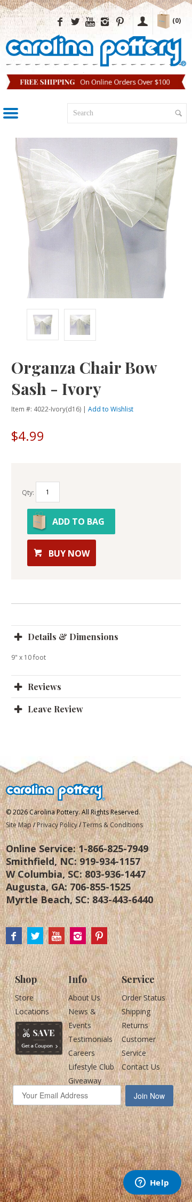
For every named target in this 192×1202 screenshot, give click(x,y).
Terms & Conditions (113, 824)
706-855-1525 (100, 886)
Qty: (28, 493)
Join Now (149, 1095)
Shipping (136, 1011)
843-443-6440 (122, 899)
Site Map (18, 824)
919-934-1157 (109, 861)
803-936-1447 (115, 874)
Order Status (143, 998)
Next (153, 324)
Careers (81, 1053)
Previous (22, 324)
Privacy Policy (57, 824)
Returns (135, 1025)
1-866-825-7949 (113, 848)
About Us (84, 998)
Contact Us (141, 1067)
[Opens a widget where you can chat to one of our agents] (152, 1183)
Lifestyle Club (91, 1067)
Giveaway (84, 1080)
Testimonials (90, 1039)
